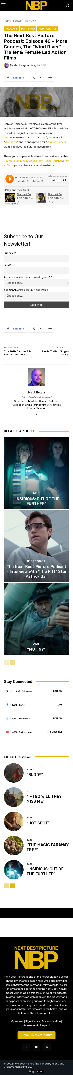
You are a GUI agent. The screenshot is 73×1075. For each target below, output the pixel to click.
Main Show (30, 20)
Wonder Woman (56, 142)
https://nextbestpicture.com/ (36, 397)
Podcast (17, 20)
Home (7, 20)
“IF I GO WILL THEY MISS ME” (44, 799)
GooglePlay (36, 160)
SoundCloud (11, 160)
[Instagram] (36, 1047)
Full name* (10, 253)
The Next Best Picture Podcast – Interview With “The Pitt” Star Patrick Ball (36, 571)
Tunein (24, 160)
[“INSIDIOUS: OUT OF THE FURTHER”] (36, 473)
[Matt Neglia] (7, 65)
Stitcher (57, 160)
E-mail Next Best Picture (36, 1035)
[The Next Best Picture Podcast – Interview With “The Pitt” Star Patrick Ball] (36, 546)
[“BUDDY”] (14, 773)
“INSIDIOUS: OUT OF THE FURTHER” (44, 871)
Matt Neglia (21, 65)
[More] (50, 78)
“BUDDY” (34, 774)
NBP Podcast (47, 28)
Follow (57, 691)
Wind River (11, 142)
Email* (7, 265)
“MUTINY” (36, 649)
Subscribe (56, 731)
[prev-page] (6, 662)
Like (60, 704)
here (43, 137)
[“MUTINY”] (36, 619)
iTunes (48, 160)
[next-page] (12, 662)
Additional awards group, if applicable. (26, 289)
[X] (36, 414)
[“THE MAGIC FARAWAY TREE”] (14, 845)
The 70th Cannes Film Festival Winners (18, 353)
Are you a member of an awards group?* (28, 277)
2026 (36, 493)
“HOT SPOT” (38, 823)
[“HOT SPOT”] (14, 821)
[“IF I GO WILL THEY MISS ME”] (14, 797)
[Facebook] (26, 1047)
